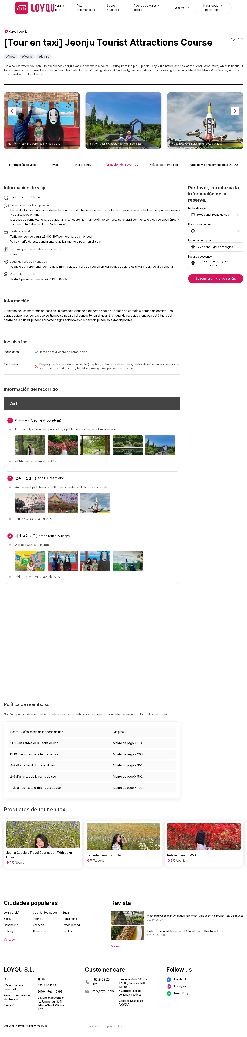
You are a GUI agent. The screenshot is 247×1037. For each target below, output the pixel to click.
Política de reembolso (163, 165)
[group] (43, 844)
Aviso (55, 165)
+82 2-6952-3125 (101, 982)
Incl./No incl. (83, 165)
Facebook (180, 979)
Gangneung (11, 924)
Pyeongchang (71, 924)
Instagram (180, 986)
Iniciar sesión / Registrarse (212, 8)
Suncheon (39, 931)
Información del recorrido (120, 164)
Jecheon (38, 924)
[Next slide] (235, 111)
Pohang (9, 931)
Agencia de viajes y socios (146, 8)
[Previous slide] (12, 111)
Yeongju (38, 918)
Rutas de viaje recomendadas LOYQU (213, 165)
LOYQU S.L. (19, 969)
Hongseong (70, 918)
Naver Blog (181, 993)
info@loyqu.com (103, 991)
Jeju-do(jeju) (11, 912)
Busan (66, 912)
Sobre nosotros (113, 8)
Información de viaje (22, 165)
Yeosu (8, 918)
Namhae (68, 931)
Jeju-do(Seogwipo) (45, 912)
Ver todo (116, 946)
